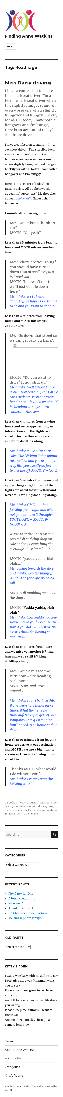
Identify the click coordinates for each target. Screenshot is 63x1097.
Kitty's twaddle (28, 802)
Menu (10, 46)
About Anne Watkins (19, 1050)
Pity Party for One (20, 893)
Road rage (52, 810)
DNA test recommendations (27, 913)
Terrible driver (13, 813)
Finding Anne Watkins (28, 36)
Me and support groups (25, 918)
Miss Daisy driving (28, 83)
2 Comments (31, 813)
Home (9, 1041)
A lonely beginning (21, 898)
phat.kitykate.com (34, 810)
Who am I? (15, 903)
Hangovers (47, 806)
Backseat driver (49, 802)
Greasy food (33, 806)
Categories (12, 1067)
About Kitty (13, 1058)
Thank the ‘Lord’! (20, 908)
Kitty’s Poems (14, 1075)
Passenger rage (14, 810)
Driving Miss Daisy (15, 806)
